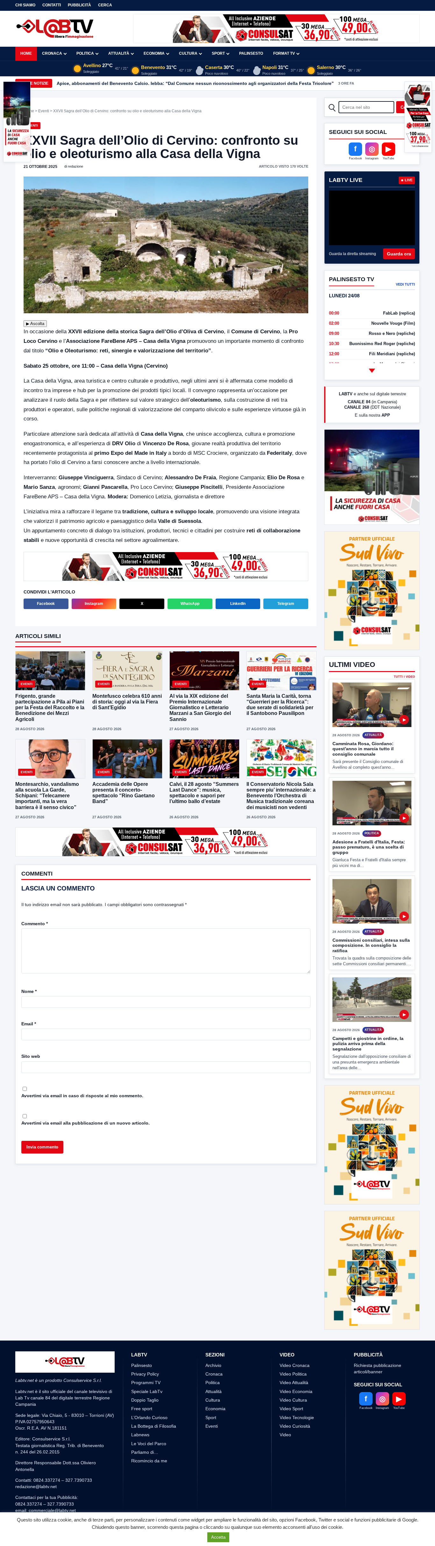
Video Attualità (294, 1311)
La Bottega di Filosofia (153, 1354)
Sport (218, 53)
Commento (34, 922)
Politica (85, 53)
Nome (29, 990)
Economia (154, 53)
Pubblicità (79, 5)
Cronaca (52, 53)
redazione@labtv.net (36, 1415)
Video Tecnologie (297, 1346)
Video (285, 1363)
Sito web (30, 1054)
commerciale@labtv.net (52, 1439)
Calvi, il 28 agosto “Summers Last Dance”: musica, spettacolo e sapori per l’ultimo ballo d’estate (204, 792)
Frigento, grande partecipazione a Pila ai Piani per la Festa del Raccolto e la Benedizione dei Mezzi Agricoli (49, 707)
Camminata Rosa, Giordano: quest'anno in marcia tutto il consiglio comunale (363, 725)
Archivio (213, 1294)
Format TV (284, 53)
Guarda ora (399, 253)
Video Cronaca (295, 1294)
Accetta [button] (218, 1537)
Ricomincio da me (149, 1389)
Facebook (46, 603)
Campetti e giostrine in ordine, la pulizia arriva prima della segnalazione (367, 1020)
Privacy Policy (145, 1303)
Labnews (140, 1363)
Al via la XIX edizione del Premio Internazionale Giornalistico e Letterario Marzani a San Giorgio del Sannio (200, 707)
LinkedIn (238, 603)
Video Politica (293, 1303)
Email (28, 1022)
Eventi (43, 111)
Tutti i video (404, 653)
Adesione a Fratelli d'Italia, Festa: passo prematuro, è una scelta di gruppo (368, 823)
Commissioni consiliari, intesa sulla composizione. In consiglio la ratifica (371, 921)
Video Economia (296, 1320)
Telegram (285, 603)
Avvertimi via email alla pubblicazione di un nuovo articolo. (85, 1121)
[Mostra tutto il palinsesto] (372, 370)
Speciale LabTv (146, 1320)
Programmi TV (145, 1311)
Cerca (105, 5)
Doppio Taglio (145, 1329)
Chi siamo (25, 5)
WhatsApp (190, 603)
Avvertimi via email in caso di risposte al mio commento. (82, 1094)
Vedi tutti (405, 284)
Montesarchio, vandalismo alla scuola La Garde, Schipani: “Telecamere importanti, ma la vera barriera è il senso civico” (47, 795)
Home (26, 53)
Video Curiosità (295, 1354)
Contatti (51, 5)
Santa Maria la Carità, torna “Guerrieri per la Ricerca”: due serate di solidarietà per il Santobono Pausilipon (279, 704)
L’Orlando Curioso (149, 1346)
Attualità (118, 53)
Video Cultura (293, 1329)
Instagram (94, 603)
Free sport (141, 1337)
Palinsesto (251, 53)
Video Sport (291, 1337)
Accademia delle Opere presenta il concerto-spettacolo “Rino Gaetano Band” (123, 792)
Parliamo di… (144, 1380)
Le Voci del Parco (148, 1372)
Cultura (188, 53)
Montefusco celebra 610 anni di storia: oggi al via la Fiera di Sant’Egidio (127, 701)
